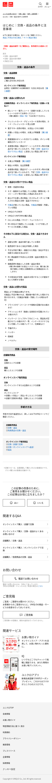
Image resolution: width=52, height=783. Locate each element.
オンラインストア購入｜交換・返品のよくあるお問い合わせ (23, 532)
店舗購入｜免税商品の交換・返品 (17, 556)
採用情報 (6, 763)
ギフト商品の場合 (30, 37)
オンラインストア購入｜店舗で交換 (18, 524)
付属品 (10, 204)
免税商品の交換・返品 (17, 430)
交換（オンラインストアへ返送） (21, 447)
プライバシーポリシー (12, 738)
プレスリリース (9, 750)
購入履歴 (26, 161)
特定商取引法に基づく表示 (13, 726)
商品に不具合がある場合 (12, 37)
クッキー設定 (9, 769)
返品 (10, 449)
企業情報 (6, 756)
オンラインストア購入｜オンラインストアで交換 (23, 549)
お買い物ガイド (9, 720)
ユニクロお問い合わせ (10, 14)
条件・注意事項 (32, 14)
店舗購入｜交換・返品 (12, 540)
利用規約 (6, 732)
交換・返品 (22, 14)
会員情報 (6, 713)
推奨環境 (6, 744)
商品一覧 (23, 116)
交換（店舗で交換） (16, 444)
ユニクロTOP (8, 707)
